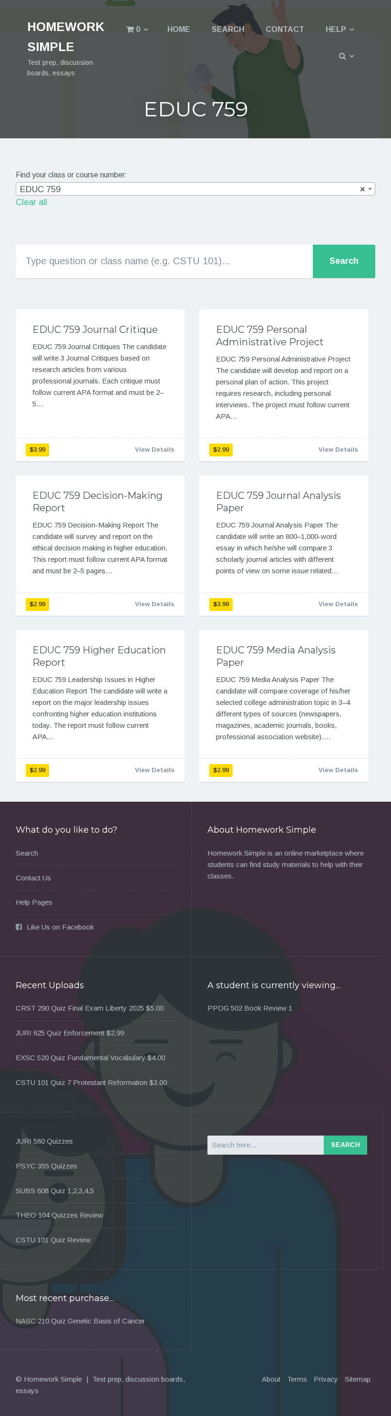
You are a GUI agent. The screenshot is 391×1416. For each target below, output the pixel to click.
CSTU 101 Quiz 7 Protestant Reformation (81, 1082)
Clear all (31, 202)
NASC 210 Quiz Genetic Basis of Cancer (80, 1321)
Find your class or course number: (71, 175)
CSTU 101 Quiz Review (53, 1240)
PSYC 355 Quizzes (46, 1166)
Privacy (326, 1379)
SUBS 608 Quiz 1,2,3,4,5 (55, 1191)
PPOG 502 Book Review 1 (249, 1008)
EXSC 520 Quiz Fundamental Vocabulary (80, 1058)
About (271, 1379)
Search (228, 29)
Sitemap (357, 1379)
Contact (285, 29)
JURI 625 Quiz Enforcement (60, 1033)
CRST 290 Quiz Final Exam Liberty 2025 (80, 1008)
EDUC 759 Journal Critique (95, 329)
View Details (155, 449)
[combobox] (195, 189)
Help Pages (34, 902)
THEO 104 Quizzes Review (59, 1215)
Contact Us (33, 878)
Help (336, 29)
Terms (297, 1379)
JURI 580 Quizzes (44, 1141)
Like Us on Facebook (60, 927)
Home (178, 29)
